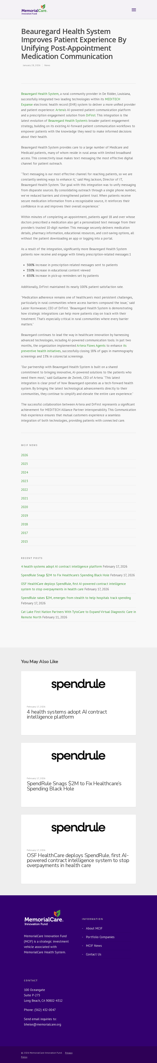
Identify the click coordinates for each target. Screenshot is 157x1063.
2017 (24, 533)
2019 (24, 515)
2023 (24, 481)
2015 (24, 541)
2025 (24, 464)
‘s (86, 121)
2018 (24, 524)
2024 (24, 472)
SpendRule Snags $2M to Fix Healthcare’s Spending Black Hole (65, 575)
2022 (24, 490)
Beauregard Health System (40, 94)
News (47, 65)
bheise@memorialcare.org (42, 1024)
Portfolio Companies (100, 937)
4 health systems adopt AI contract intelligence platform (61, 566)
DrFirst (91, 115)
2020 (24, 507)
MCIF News (94, 946)
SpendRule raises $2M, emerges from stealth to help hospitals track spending (76, 598)
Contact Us (93, 954)
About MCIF (94, 928)
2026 (24, 455)
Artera (60, 110)
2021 (24, 498)
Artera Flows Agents (91, 345)
